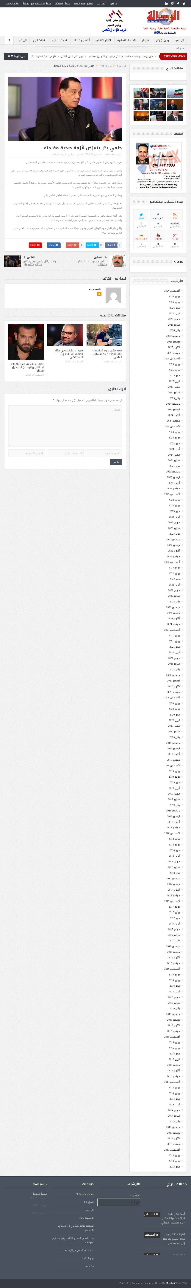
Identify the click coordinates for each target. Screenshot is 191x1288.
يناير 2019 (175, 805)
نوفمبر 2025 (173, 341)
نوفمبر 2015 (173, 1019)
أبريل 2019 (174, 788)
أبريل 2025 (174, 381)
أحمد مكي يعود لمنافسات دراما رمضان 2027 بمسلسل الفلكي (107, 354)
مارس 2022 (174, 590)
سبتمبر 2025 (173, 353)
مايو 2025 (175, 375)
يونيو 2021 (174, 641)
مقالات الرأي (39, 40)
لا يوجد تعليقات (59, 154)
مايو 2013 (175, 1166)
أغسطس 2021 (172, 630)
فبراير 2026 (174, 324)
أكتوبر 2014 (174, 1070)
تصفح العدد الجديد (83, 3)
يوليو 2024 (174, 432)
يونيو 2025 (174, 370)
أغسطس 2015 (172, 1036)
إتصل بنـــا (101, 3)
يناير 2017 (175, 940)
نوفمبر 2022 (173, 545)
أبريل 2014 (174, 1104)
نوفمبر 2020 (173, 680)
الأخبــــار (146, 40)
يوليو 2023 (174, 500)
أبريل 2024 (174, 449)
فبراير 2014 (174, 1115)
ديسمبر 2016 (173, 946)
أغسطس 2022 (172, 562)
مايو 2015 (175, 1053)
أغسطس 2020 (172, 697)
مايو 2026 (175, 307)
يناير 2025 (175, 398)
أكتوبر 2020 (174, 686)
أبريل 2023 (174, 516)
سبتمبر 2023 (173, 488)
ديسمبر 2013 (173, 1127)
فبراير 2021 (174, 663)
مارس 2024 (174, 454)
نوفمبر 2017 (173, 884)
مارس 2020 (174, 725)
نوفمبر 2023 (173, 477)
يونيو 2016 (174, 980)
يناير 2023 (175, 533)
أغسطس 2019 (172, 765)
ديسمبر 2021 (173, 607)
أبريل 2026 (174, 313)
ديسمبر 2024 (173, 403)
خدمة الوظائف (62, 3)
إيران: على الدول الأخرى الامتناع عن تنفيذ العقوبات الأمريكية (93, 56)
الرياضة (23, 40)
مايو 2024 (175, 443)
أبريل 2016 (174, 991)
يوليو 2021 (174, 635)
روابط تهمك (12, 3)
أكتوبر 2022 (174, 550)
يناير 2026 (175, 330)
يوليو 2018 (174, 839)
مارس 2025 (174, 387)
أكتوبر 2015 (174, 1025)
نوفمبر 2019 (173, 748)
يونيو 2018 (174, 844)
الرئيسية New (86, 1217)
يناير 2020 (175, 737)
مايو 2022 (175, 579)
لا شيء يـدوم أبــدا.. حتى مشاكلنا (91, 263)
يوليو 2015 (174, 1042)
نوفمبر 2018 (173, 816)
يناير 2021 (175, 669)
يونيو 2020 (174, 709)
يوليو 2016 (174, 974)
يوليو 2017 (174, 906)
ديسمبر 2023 (173, 471)
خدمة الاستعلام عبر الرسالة (37, 3)
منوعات (180, 48)
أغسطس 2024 (172, 426)
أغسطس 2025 (172, 358)
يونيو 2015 (174, 1048)
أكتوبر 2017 (174, 889)
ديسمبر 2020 (173, 675)
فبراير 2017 (174, 935)
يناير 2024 (175, 466)
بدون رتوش (162, 40)
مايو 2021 (175, 646)
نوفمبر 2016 (173, 952)
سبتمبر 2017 (173, 895)
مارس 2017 (174, 929)
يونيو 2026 (174, 302)
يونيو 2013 (174, 1161)
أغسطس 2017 (172, 901)
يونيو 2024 (174, 437)
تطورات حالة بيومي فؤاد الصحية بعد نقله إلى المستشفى (69, 354)
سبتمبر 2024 (173, 420)
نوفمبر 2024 (173, 409)
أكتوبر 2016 (174, 957)
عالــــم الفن (74, 154)
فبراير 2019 (174, 799)
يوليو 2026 (174, 296)
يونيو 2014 (174, 1093)
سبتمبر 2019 (173, 760)
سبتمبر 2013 (173, 1144)
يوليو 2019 (174, 771)
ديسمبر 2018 (173, 810)
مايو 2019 (175, 782)
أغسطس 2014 (172, 1082)
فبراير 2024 (174, 460)
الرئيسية (179, 40)
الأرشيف (135, 1195)
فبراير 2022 (174, 596)
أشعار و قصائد (81, 40)
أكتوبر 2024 (174, 415)
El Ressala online (85, 1194)
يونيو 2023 (174, 505)
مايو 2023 (175, 511)
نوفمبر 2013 (173, 1133)
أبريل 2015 (174, 1059)
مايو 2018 (175, 850)
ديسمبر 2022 (173, 539)
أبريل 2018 (174, 855)
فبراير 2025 (174, 392)
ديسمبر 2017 (173, 878)
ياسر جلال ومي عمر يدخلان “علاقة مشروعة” (39, 263)
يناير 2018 (175, 873)
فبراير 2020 (174, 731)
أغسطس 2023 (172, 494)
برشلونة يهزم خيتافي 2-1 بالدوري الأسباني (76, 1227)
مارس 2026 (174, 319)
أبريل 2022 (174, 584)
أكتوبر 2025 (174, 347)
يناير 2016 (175, 1008)
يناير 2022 (175, 601)
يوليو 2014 (174, 1087)
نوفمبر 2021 (173, 613)
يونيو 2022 (174, 573)
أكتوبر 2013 (174, 1138)
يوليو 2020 (174, 703)
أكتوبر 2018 (174, 822)
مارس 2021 (174, 658)
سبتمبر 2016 (173, 963)
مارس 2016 (174, 997)
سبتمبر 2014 (173, 1076)
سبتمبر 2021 (173, 624)
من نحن (114, 3)
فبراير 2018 (174, 867)
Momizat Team (173, 1283)
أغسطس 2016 (172, 969)
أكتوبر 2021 (174, 618)
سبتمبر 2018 (173, 827)
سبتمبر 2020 (173, 692)
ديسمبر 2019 (173, 743)
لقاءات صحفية (60, 40)
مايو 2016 (175, 985)
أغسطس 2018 (172, 833)
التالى (31, 257)
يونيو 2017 (174, 912)
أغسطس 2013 (172, 1149)
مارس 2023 (174, 522)
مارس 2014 (174, 1110)
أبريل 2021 (174, 652)
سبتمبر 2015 (173, 1031)
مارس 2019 (174, 793)
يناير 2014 (175, 1121)
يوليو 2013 (174, 1155)
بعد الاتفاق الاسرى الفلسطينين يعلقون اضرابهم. (73, 1240)
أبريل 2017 (174, 923)
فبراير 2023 (174, 528)
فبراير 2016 (174, 1003)
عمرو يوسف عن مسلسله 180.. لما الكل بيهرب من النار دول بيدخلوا (26, 367)
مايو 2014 (175, 1098)
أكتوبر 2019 (174, 754)
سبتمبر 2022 (173, 556)
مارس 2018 (174, 861)
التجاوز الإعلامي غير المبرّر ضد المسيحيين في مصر (35, 56)
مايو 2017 (175, 918)
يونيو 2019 (174, 776)
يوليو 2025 (174, 364)
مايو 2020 (175, 714)
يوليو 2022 (174, 567)
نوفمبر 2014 (173, 1065)
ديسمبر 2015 (173, 1014)
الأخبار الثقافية (104, 40)
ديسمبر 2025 (173, 336)
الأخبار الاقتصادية (126, 40)
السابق (98, 257)
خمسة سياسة (39, 1193)
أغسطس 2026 (172, 290)
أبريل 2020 (174, 720)
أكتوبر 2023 (174, 483)
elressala (110, 154)
